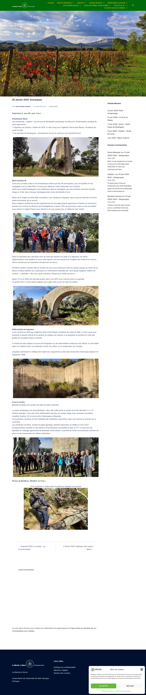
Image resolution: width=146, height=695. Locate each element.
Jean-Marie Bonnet (23, 106)
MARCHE (80, 3)
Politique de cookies (108, 691)
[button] (142, 669)
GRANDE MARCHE (95, 3)
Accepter (103, 686)
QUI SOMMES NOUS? (70, 5)
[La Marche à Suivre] (23, 5)
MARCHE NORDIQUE (64, 3)
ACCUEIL (51, 3)
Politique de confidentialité (123, 691)
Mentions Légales (61, 670)
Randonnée (53, 106)
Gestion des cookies (62, 673)
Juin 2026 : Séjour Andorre (118, 138)
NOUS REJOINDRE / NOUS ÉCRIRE (96, 5)
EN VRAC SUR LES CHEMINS (115, 8)
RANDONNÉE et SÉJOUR (116, 3)
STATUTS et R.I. (119, 5)
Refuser (130, 686)
